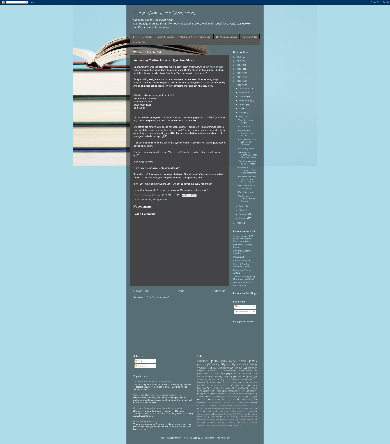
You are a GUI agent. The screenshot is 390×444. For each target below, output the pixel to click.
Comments (242, 312)
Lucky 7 (254, 405)
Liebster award (242, 405)
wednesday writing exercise (154, 199)
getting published (229, 382)
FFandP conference (220, 394)
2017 (239, 65)
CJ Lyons (201, 405)
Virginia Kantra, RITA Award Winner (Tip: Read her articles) (243, 238)
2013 (239, 81)
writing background (246, 402)
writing (216, 364)
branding (250, 411)
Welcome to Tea (249, 36)
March (242, 210)
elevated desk (231, 414)
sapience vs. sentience (227, 420)
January (243, 218)
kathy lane (243, 414)
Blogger (226, 438)
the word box (214, 379)
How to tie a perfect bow (145, 421)
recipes (218, 391)
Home (180, 290)
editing (226, 368)
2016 (239, 69)
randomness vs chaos (206, 420)
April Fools (204, 394)
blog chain (239, 411)
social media (240, 385)
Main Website (139, 42)
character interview (204, 414)
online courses (231, 379)
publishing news (233, 361)
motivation (220, 373)
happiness (202, 376)
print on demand (246, 417)
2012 (239, 85)
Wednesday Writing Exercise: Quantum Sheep (247, 154)
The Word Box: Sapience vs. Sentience (152, 381)
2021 (239, 61)
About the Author (165, 36)
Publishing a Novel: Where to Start (195, 36)
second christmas (247, 420)
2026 (239, 57)
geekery (201, 364)
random (202, 361)
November (244, 92)
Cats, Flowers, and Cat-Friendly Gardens (247, 141)
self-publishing (247, 400)
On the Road (244, 126)
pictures (215, 376)
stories (200, 379)
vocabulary (201, 402)
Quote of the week (241, 373)
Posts (240, 306)
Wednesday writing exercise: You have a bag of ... (247, 179)
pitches (204, 400)
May (241, 116)
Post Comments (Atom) (158, 297)
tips (228, 364)
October (243, 96)
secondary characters (205, 422)
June (241, 112)
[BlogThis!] (186, 195)
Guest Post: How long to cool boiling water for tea (157, 395)
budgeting (227, 376)
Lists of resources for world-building (243, 283)
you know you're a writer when (218, 425)
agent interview (234, 408)
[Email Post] (178, 195)
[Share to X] (189, 195)
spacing (221, 422)
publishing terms (219, 400)
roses (233, 400)
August (242, 104)
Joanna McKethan (226, 405)
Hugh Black (212, 405)
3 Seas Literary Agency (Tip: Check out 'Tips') (244, 277)
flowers (214, 371)
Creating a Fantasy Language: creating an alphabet (158, 408)
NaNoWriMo (240, 388)
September (244, 100)
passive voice (229, 417)
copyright (253, 397)
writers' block (229, 402)
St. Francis (204, 408)
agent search (249, 408)
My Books (147, 36)
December (244, 88)
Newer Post (141, 290)
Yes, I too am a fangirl (245, 121)
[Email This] (183, 195)
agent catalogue (219, 408)
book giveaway (231, 397)
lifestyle (245, 382)
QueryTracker (239, 257)
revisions (228, 391)
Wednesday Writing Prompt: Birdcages (246, 198)
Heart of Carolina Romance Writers (241, 265)
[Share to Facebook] (192, 195)
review (238, 368)
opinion (208, 391)
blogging (213, 382)
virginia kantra (242, 422)
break (243, 397)
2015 (239, 73)
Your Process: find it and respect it (247, 162)
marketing (215, 417)
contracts (218, 414)
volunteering (215, 402)
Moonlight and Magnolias (220, 388)
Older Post (219, 290)
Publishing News (246, 148)
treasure (253, 391)
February (243, 214)
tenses (230, 422)
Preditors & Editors (242, 260)
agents (199, 411)
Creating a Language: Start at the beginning (247, 170)
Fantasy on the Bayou (241, 394)
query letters (245, 371)
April (241, 206)
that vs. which (240, 391)
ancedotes (210, 411)
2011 (239, 223)
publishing (228, 371)
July (241, 108)
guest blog (202, 373)
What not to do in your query (246, 187)
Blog (135, 36)
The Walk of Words (164, 12)
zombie (235, 425)
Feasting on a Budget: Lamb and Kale (246, 132)
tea (214, 367)
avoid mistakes (224, 411)
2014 (239, 77)
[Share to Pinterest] (195, 195)
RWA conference (214, 397)
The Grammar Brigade (226, 36)
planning (244, 379)
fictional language (244, 376)
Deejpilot (205, 438)
